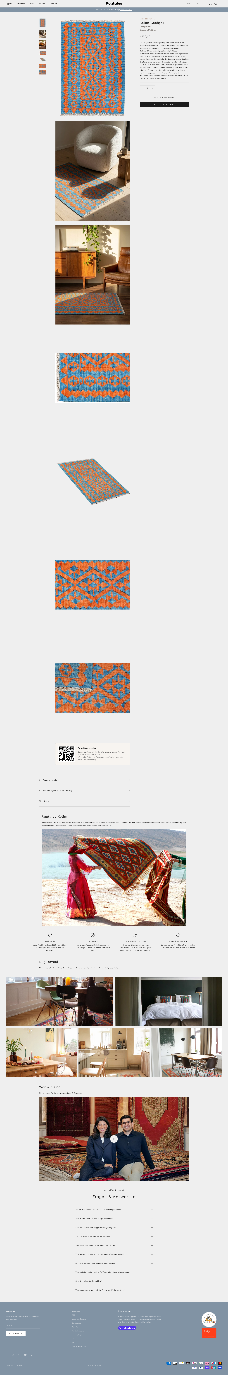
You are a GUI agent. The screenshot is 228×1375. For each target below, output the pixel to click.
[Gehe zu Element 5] (42, 59)
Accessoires (21, 4)
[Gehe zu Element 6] (42, 66)
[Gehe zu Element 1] (42, 23)
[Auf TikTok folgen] (31, 1355)
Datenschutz (76, 1323)
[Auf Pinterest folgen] (19, 1355)
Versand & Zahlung (79, 1319)
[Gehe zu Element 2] (42, 34)
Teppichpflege (77, 1335)
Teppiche (9, 4)
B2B (73, 1339)
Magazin (42, 4)
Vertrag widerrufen (79, 1346)
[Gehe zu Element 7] (42, 72)
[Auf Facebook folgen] (7, 1355)
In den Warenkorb (164, 97)
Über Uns (53, 4)
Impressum (76, 1311)
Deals (32, 4)
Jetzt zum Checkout (164, 104)
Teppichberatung (78, 1331)
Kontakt (75, 1327)
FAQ (73, 1343)
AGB (73, 1315)
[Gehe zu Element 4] (42, 53)
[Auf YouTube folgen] (25, 1355)
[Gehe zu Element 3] (42, 44)
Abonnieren (15, 1333)
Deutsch (200, 4)
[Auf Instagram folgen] (13, 1355)
